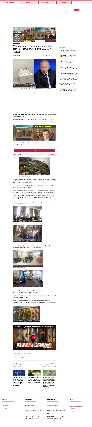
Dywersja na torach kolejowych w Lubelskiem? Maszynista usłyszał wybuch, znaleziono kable (68, 68)
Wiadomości (20, 7)
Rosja (17, 354)
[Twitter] (46, 55)
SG (19, 55)
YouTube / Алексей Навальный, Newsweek (24, 353)
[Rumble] (3, 411)
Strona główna (15, 7)
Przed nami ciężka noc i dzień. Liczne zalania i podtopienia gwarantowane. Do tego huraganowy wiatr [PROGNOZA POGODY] (49, 382)
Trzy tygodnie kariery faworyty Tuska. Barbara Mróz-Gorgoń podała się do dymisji (34, 380)
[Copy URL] (55, 55)
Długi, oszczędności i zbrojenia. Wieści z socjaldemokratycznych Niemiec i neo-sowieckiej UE (68, 62)
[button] (76, 2)
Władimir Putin (21, 354)
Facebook (7, 405)
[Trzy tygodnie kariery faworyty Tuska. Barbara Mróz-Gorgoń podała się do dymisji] (34, 373)
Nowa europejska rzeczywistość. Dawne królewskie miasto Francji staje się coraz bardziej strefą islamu (18, 381)
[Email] (49, 55)
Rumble (6, 411)
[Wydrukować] (52, 55)
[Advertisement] (34, 18)
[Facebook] (43, 55)
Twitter (6, 408)
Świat (24, 7)
